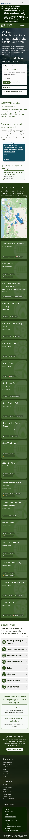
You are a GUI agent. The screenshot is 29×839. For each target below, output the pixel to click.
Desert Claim (8, 363)
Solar (9, 668)
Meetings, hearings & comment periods (12, 92)
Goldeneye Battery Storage (10, 384)
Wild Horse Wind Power (13, 582)
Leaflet (17, 237)
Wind (4, 776)
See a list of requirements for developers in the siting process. (14, 711)
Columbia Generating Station (12, 324)
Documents (6, 87)
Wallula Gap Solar (10, 543)
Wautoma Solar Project (13, 562)
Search (6, 83)
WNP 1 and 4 (8, 602)
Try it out (18, 17)
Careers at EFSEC (8, 799)
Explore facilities (7, 787)
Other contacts (7, 796)
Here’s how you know (6, 3)
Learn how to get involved (8, 106)
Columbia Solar (9, 343)
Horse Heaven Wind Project (11, 484)
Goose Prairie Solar (11, 403)
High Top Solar (9, 443)
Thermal (11, 674)
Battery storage (7, 762)
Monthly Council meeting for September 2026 (13, 173)
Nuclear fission (14, 655)
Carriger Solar (8, 263)
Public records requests (9, 792)
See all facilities (16, 82)
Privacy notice (7, 794)
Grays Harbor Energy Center (12, 424)
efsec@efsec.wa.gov (10, 816)
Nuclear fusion (14, 662)
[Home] (6, 25)
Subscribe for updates (15, 749)
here (16, 21)
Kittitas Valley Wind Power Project (11, 504)
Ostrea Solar (8, 523)
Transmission (13, 680)
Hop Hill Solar (8, 463)
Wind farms (13, 687)
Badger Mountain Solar (13, 244)
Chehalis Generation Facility (11, 305)
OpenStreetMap (21, 237)
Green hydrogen (15, 649)
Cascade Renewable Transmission (11, 285)
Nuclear (5, 767)
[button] (18, 214)
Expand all (25, 636)
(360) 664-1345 (9, 811)
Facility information (9, 66)
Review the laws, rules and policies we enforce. (14, 725)
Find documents (7, 785)
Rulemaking (6, 789)
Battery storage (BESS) (15, 642)
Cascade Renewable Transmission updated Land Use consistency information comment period (13, 148)
